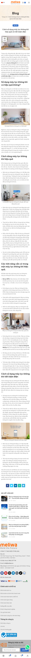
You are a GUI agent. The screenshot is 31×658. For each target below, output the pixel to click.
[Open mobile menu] (29, 2)
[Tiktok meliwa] (20, 573)
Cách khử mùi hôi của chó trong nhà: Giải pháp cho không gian (19, 533)
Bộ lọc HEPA (6, 279)
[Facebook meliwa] (2, 573)
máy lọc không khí (11, 63)
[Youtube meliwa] (5, 573)
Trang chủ (4, 17)
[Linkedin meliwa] (13, 573)
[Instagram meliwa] (9, 573)
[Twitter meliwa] (17, 573)
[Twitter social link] (11, 485)
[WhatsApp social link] (19, 485)
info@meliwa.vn (8, 563)
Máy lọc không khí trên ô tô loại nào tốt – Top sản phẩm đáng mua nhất (19, 497)
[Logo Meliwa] (8, 545)
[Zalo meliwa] (24, 573)
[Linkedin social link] (15, 485)
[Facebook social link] (7, 485)
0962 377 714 (12, 560)
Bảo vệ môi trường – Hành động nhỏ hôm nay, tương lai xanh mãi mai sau (19, 517)
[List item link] (15, 590)
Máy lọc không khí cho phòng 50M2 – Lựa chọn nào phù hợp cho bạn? (19, 525)
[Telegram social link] (23, 485)
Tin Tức (15, 25)
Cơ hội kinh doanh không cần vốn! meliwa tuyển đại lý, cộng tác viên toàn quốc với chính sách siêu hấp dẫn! (18, 507)
